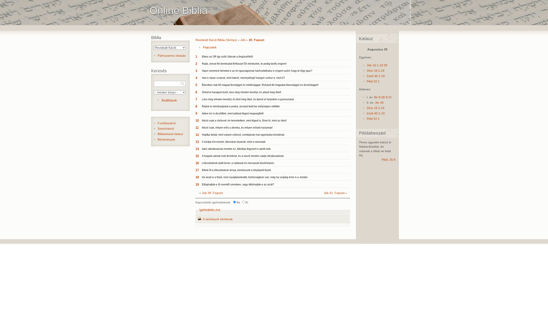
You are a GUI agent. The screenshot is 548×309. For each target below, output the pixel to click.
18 (197, 177)
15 (197, 156)
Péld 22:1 (373, 81)
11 (197, 127)
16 (197, 163)
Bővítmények (166, 139)
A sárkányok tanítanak (218, 219)
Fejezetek (210, 47)
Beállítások (169, 100)
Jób (242, 40)
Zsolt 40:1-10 (376, 76)
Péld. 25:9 (388, 159)
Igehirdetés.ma (209, 210)
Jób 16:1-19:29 (377, 65)
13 (197, 142)
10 (197, 120)
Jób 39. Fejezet (212, 193)
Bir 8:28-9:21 (383, 97)
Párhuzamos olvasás (172, 55)
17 (197, 170)
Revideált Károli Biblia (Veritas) (216, 40)
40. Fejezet (256, 40)
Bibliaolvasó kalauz (170, 134)
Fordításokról (167, 123)
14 (197, 149)
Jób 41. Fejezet (334, 193)
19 (197, 184)
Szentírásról (166, 128)
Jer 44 (379, 102)
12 (197, 134)
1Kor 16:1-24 (375, 70)
